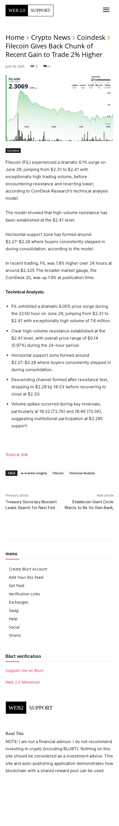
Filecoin (58, 473)
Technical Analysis (82, 473)
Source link (17, 454)
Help (13, 618)
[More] (78, 528)
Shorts (15, 635)
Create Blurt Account (28, 569)
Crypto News (50, 37)
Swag (14, 610)
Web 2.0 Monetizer (23, 682)
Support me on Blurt (24, 670)
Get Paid (16, 585)
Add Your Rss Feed (26, 577)
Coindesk (91, 37)
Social (14, 627)
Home (15, 37)
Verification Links (24, 593)
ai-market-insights (34, 473)
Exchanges (19, 602)
